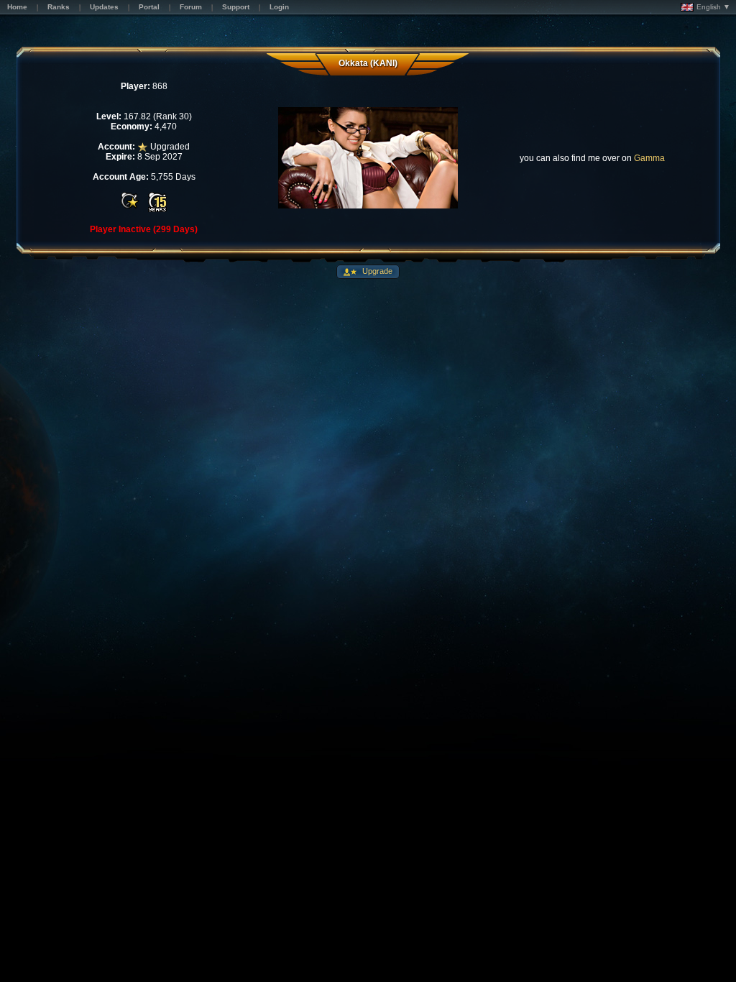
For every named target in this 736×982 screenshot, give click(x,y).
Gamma (649, 158)
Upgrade (376, 271)
